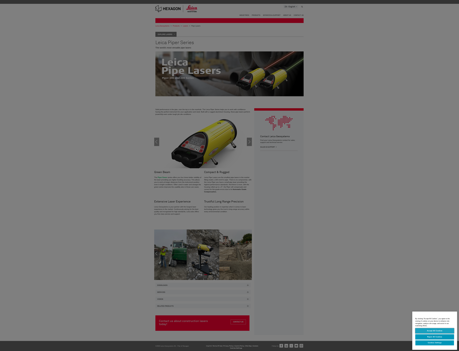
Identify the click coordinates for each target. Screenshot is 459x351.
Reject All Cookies (434, 337)
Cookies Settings (435, 343)
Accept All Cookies (434, 331)
